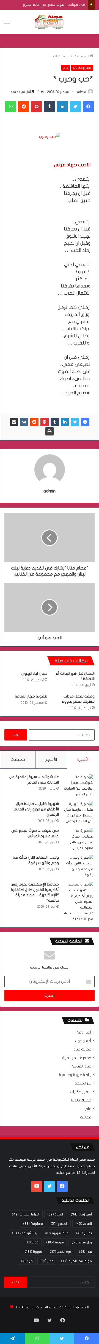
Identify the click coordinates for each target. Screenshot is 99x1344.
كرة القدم (60, 1251)
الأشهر (51, 759)
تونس (84, 1233)
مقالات (85, 1117)
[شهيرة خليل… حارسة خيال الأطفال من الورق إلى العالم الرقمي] (78, 812)
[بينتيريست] (36, 106)
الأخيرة (83, 759)
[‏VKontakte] (24, 422)
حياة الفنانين (81, 1066)
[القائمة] (7, 24)
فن (32, 1242)
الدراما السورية (26, 1214)
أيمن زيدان (81, 1214)
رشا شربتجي (24, 1233)
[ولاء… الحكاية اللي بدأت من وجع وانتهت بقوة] (78, 866)
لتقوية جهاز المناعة (31, 696)
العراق (83, 1223)
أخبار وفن (83, 1032)
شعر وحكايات (63, 56)
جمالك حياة (82, 1049)
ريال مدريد (82, 1242)
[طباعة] (49, 431)
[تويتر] (75, 106)
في (85, 1251)
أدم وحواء (83, 1041)
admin (81, 91)
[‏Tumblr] (49, 106)
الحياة (55, 1214)
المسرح (59, 1223)
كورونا (33, 1251)
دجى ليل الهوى (34, 673)
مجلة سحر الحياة (76, 1261)
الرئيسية (83, 56)
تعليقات (17, 759)
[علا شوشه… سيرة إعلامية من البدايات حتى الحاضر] (78, 785)
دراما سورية (56, 1233)
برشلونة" (33, 1223)
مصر (46, 1261)
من (27, 1261)
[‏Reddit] (23, 106)
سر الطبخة (83, 1083)
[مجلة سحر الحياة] (49, 22)
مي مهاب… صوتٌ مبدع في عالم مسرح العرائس (48, 5)
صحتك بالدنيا (81, 1100)
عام (65, 67)
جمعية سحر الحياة (76, 1058)
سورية (55, 1242)
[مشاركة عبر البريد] (14, 422)
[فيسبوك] (88, 106)
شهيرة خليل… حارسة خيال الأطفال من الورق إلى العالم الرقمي (36, 809)
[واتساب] (10, 106)
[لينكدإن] (62, 106)
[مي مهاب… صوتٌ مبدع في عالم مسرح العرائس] (78, 839)
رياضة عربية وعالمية (75, 1075)
